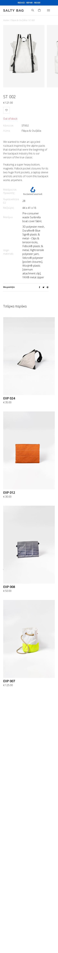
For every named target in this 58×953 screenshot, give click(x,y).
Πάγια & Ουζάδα (19, 20)
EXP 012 (9, 492)
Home (6, 20)
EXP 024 (9, 398)
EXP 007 (9, 681)
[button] (6, 110)
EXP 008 (9, 587)
